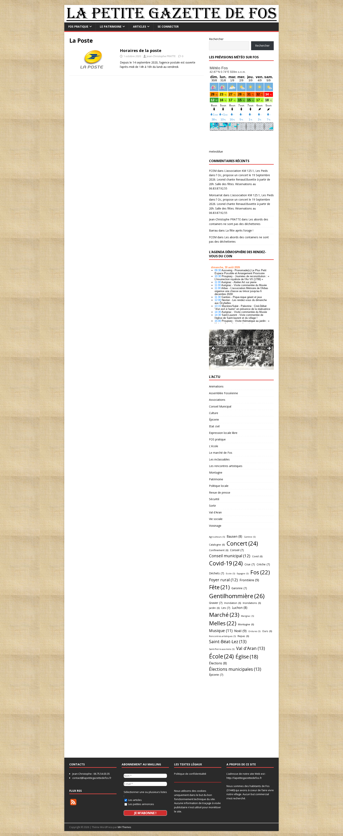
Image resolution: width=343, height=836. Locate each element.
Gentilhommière (237, 596)
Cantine (249, 536)
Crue (250, 564)
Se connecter (168, 26)
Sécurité (214, 499)
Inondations (252, 603)
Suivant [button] (269, 349)
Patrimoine (216, 479)
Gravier (216, 603)
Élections (218, 663)
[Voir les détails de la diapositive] (241, 350)
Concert (242, 543)
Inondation (232, 603)
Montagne (215, 472)
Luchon (239, 607)
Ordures (254, 631)
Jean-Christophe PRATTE (161, 56)
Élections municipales (235, 669)
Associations (217, 400)
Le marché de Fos (220, 453)
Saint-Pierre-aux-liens (221, 649)
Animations (216, 386)
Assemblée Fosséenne (223, 393)
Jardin (214, 608)
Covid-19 (226, 563)
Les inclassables (219, 459)
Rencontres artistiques (222, 636)
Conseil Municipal (220, 406)
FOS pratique (78, 26)
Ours (267, 631)
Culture (213, 413)
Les (225, 608)
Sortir (212, 505)
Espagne (243, 573)
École (221, 656)
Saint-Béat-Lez (228, 641)
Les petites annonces (141, 804)
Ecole (230, 573)
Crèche (263, 564)
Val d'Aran (215, 512)
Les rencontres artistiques (225, 466)
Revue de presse (219, 492)
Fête (219, 587)
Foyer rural (223, 579)
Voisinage (215, 526)
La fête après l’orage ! (239, 230)
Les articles (135, 800)
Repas (243, 636)
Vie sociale (216, 519)
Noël (240, 630)
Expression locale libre (223, 433)
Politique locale (218, 486)
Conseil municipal (229, 555)
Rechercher (216, 39)
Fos (260, 572)
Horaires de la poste (140, 50)
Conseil (237, 550)
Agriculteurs (217, 536)
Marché (224, 614)
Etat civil (214, 426)
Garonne (239, 588)
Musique (220, 630)
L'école (213, 446)
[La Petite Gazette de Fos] (171, 20)
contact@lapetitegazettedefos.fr (91, 778)
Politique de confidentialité (190, 773)
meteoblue (216, 151)
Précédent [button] (214, 349)
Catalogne (217, 544)
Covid (257, 556)
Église (247, 656)
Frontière (249, 580)
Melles (222, 623)
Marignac (247, 616)
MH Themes (124, 827)
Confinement (218, 550)
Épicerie (214, 419)
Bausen (234, 536)
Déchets (216, 573)
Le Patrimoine (110, 26)
